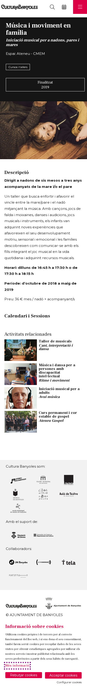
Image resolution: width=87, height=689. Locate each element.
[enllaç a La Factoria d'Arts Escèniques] (68, 479)
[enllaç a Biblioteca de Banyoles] (43, 494)
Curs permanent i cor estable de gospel (58, 414)
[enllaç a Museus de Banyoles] (18, 494)
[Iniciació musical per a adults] (20, 397)
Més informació (17, 665)
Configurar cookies (69, 682)
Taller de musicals (55, 341)
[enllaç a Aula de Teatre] (68, 494)
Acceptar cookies (63, 675)
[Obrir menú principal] (80, 7)
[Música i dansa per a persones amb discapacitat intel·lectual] (20, 373)
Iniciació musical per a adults (59, 390)
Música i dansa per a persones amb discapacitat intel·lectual (57, 370)
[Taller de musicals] (20, 350)
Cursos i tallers (17, 67)
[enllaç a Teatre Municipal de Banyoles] (43, 479)
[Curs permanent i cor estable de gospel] (20, 421)
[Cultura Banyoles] (19, 7)
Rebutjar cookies (23, 675)
